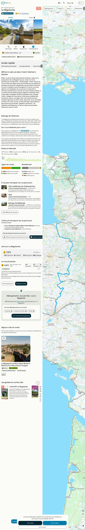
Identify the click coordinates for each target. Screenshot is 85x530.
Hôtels (30, 311)
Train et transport (38, 66)
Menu (69, 3)
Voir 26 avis (24, 13)
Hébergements (49, 8)
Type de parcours (9, 8)
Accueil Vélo (20, 301)
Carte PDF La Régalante (18, 387)
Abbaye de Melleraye (16, 203)
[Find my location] (83, 514)
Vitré (10, 195)
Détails (10, 17)
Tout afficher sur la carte (9, 212)
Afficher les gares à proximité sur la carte (17, 237)
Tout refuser (30, 523)
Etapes (32, 17)
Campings (7, 311)
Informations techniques (8, 66)
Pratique (60, 8)
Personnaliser (42, 527)
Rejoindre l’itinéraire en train (40, 237)
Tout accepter (55, 523)
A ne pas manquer (24, 66)
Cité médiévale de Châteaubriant (21, 186)
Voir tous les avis (7, 283)
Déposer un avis (21, 283)
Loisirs (68, 8)
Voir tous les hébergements (21, 316)
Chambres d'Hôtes (19, 311)
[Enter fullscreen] (83, 511)
